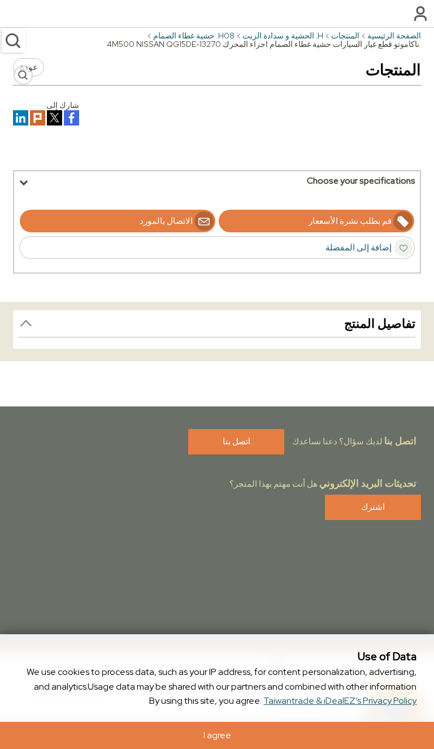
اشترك (373, 507)
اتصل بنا (236, 441)
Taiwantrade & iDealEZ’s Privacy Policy (339, 701)
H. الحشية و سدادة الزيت (282, 36)
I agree (217, 735)
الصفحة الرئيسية (394, 36)
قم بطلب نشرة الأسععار (350, 221)
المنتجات (345, 36)
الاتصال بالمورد (166, 221)
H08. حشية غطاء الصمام (194, 36)
